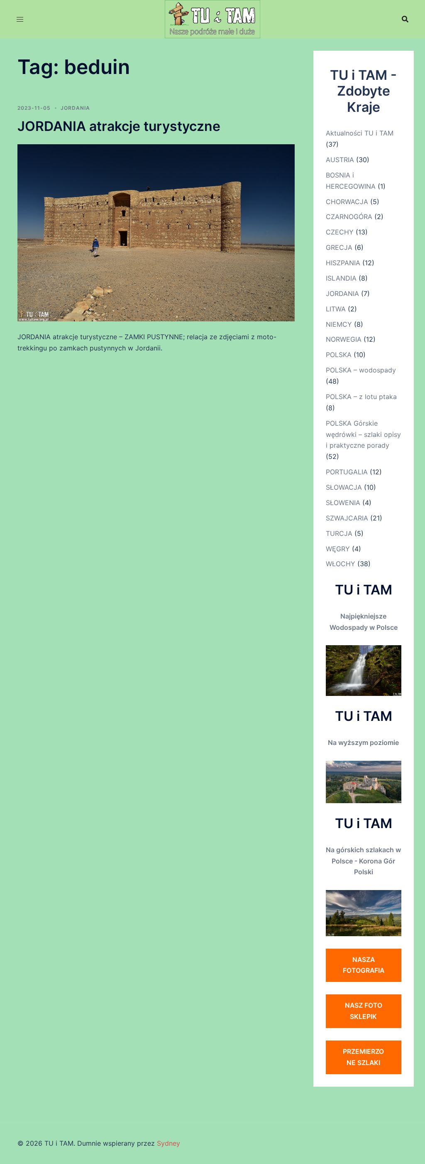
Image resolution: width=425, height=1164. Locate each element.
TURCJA (339, 533)
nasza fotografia (363, 965)
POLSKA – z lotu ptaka (361, 396)
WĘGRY (338, 549)
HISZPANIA (343, 263)
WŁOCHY (340, 564)
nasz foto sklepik (363, 1010)
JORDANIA (75, 108)
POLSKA (339, 354)
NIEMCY (339, 324)
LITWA (336, 309)
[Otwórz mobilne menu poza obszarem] (20, 19)
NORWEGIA (343, 339)
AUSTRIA (340, 159)
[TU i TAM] (212, 18)
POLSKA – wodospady (361, 370)
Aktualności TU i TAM (359, 133)
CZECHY (340, 232)
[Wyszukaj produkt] (405, 19)
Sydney (168, 1143)
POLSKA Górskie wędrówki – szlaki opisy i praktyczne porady (363, 434)
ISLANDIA (341, 278)
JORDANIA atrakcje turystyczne (118, 126)
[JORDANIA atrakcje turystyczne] (156, 232)
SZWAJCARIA (347, 518)
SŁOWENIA (343, 502)
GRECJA (339, 247)
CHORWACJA (347, 201)
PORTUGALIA (347, 472)
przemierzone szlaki (363, 1057)
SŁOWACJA (344, 487)
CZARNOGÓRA (349, 216)
